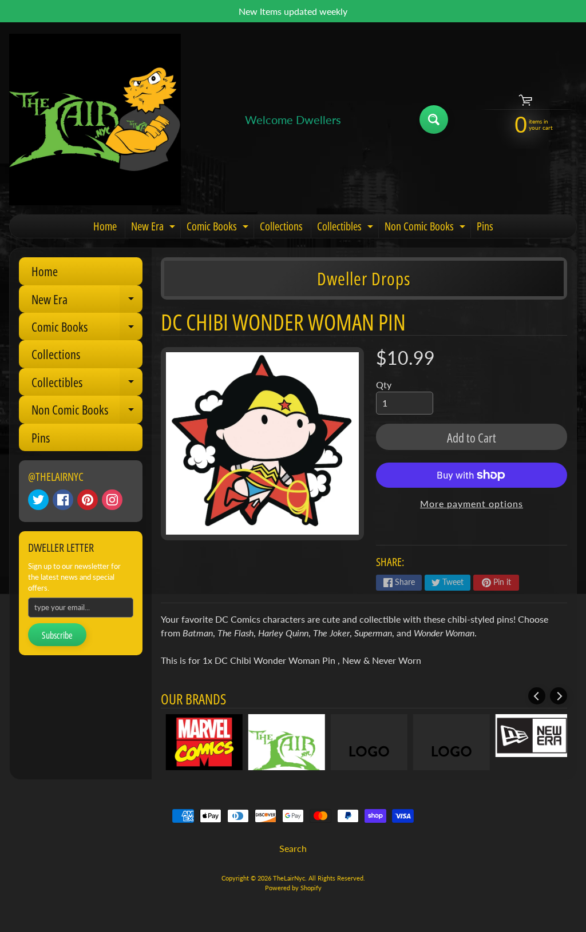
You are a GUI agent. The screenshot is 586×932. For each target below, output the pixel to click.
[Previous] (536, 695)
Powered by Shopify (293, 887)
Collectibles (346, 228)
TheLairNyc (289, 878)
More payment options (471, 503)
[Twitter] (38, 499)
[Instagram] (112, 499)
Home (105, 226)
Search (293, 848)
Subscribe (57, 635)
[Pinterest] (87, 499)
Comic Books (219, 228)
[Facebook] (63, 499)
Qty (383, 384)
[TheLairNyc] (95, 119)
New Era (154, 228)
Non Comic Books (426, 228)
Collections (281, 226)
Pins (485, 226)
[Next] (558, 695)
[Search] (433, 119)
